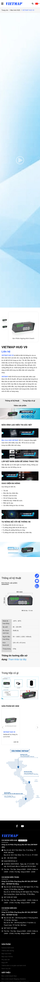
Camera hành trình (8, 948)
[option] (5, 320)
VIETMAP (5, 376)
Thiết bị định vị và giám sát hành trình (14, 965)
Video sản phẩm (20, 405)
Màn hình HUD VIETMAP (10, 440)
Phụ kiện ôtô (6, 959)
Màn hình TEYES (7, 956)
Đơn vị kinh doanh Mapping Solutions (14, 979)
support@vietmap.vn (10, 861)
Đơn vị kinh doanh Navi (9, 976)
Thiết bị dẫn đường (8, 950)
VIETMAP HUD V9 (8, 355)
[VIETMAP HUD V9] (11, 726)
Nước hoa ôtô (6, 968)
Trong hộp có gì (29, 401)
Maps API (5, 962)
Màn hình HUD (6, 953)
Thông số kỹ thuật (12, 401)
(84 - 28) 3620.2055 (10, 858)
